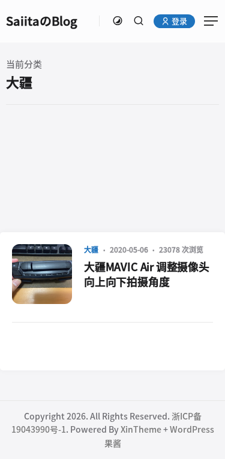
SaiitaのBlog (41, 21)
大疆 (91, 249)
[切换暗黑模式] (118, 21)
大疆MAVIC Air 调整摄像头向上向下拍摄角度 (146, 274)
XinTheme (141, 429)
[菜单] (207, 21)
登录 (178, 21)
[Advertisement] (112, 168)
